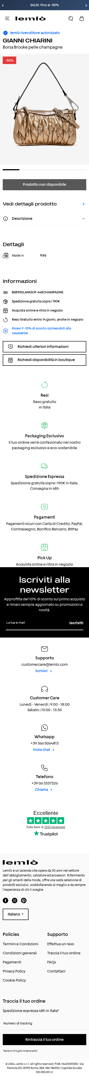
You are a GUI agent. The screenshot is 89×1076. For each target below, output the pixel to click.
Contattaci (56, 971)
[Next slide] (86, 5)
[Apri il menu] (7, 18)
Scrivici (41, 671)
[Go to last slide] (2, 5)
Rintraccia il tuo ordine (44, 1039)
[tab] (11, 169)
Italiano (14, 914)
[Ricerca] (70, 18)
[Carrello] (81, 18)
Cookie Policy (14, 980)
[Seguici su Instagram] (14, 900)
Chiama (42, 789)
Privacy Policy (14, 971)
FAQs (51, 962)
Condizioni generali (20, 953)
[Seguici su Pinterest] (23, 900)
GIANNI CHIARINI (27, 40)
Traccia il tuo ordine (64, 953)
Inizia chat (42, 749)
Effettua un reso (60, 944)
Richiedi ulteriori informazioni (43, 346)
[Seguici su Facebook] (5, 900)
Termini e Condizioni (20, 944)
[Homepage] (31, 18)
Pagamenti (12, 962)
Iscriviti (76, 623)
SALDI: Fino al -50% (44, 5)
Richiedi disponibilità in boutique (46, 360)
